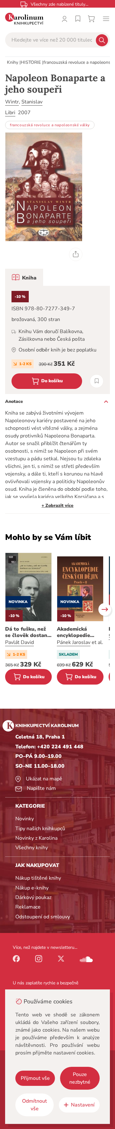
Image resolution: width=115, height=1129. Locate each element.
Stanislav (31, 101)
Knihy (12, 62)
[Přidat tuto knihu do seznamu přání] (96, 381)
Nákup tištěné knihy (38, 878)
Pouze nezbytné (79, 1078)
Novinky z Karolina (36, 838)
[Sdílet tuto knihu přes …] (75, 254)
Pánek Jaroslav (73, 642)
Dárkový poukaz (33, 897)
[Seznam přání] (77, 18)
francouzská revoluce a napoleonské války (50, 125)
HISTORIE (31, 62)
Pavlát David (19, 642)
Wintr (12, 101)
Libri (10, 112)
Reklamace (28, 906)
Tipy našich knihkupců (40, 828)
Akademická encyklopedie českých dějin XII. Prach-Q (78, 632)
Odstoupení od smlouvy (42, 916)
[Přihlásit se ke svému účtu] (64, 18)
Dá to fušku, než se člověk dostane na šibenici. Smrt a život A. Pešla (28, 632)
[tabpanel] (57, 340)
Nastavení (83, 1104)
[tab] (24, 277)
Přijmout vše (35, 1078)
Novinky (24, 818)
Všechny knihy (31, 847)
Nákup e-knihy (32, 887)
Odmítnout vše (34, 1105)
